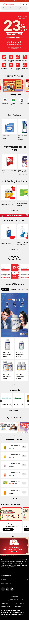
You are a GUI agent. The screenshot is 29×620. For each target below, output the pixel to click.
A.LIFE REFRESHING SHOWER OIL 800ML (15, 454)
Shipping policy (5, 606)
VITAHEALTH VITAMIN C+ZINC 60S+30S (7, 376)
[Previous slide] (2, 85)
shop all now (14, 385)
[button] (1, 4)
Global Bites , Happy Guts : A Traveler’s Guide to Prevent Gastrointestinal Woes (11, 524)
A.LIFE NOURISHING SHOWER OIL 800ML (15, 445)
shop (24, 447)
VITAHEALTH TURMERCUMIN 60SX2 (20, 376)
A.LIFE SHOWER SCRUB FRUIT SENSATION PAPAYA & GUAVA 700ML (15, 490)
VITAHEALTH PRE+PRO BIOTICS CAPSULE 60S (20, 353)
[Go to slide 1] (13, 435)
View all (14, 536)
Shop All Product (14, 499)
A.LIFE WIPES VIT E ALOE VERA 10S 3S (14, 481)
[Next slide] (27, 85)
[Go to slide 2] (14, 435)
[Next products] (24, 130)
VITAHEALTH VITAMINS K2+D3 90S (7, 353)
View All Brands (13, 410)
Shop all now (14, 210)
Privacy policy (5, 603)
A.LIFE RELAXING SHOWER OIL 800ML (14, 472)
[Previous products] (4, 130)
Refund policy (19, 606)
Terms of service (19, 603)
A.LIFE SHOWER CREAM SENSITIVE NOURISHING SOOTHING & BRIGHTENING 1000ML (15, 463)
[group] (5, 101)
